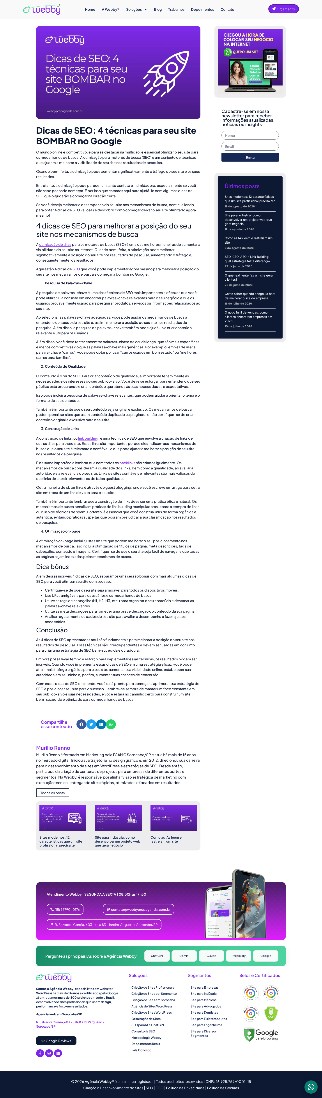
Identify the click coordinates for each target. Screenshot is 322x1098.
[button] (81, 724)
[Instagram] (49, 1053)
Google (265, 955)
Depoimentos (202, 9)
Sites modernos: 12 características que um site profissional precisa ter (60, 841)
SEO (76, 269)
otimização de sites (55, 244)
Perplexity (239, 955)
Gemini (184, 955)
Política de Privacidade (185, 1088)
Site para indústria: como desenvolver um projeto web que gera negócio (117, 841)
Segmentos (199, 975)
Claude (211, 955)
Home (90, 9)
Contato (227, 9)
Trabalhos (176, 9)
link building (88, 438)
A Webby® (111, 9)
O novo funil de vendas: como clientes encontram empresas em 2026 (248, 316)
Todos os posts (53, 793)
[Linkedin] (58, 1053)
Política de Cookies (223, 1088)
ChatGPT (157, 955)
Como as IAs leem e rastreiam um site (166, 839)
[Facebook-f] (40, 1053)
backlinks (127, 462)
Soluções (134, 9)
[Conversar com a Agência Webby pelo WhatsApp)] (311, 1087)
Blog (158, 9)
